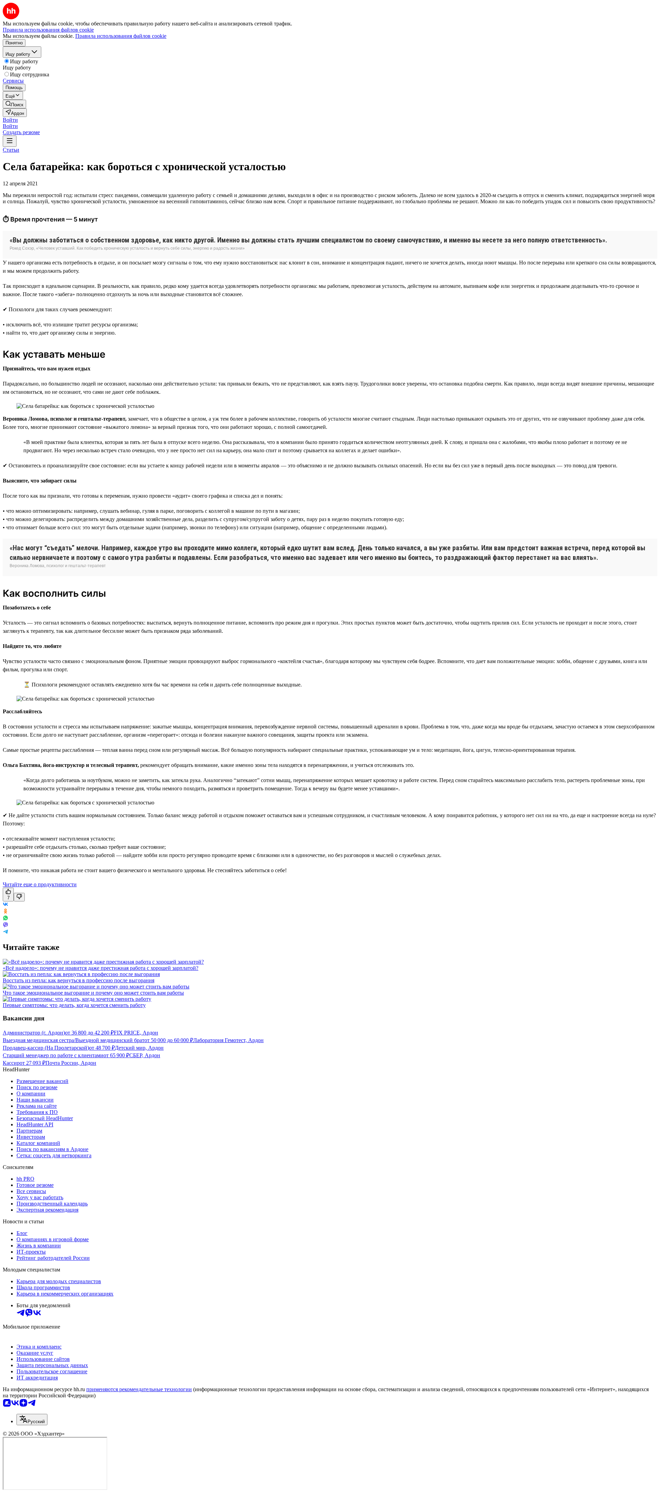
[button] (10, 120)
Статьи (11, 150)
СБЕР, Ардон (144, 1055)
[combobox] (31, 1419)
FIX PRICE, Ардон (136, 1033)
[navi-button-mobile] (9, 141)
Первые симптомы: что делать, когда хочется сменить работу (74, 1005)
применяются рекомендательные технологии (139, 1389)
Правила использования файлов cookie (120, 36)
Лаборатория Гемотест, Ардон (228, 1040)
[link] (14, 104)
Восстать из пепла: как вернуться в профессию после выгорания (78, 980)
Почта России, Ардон (70, 1063)
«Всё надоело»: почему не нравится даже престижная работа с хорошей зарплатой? (100, 968)
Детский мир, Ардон (139, 1048)
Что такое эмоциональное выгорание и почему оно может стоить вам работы (93, 993)
